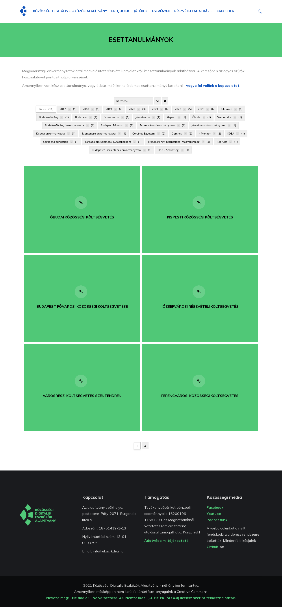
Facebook (215, 507)
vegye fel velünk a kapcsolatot (212, 85)
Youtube (214, 513)
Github (212, 546)
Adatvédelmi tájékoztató (166, 540)
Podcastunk (217, 520)
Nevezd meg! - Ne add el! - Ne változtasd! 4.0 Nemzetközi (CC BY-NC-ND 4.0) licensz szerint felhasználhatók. (141, 598)
